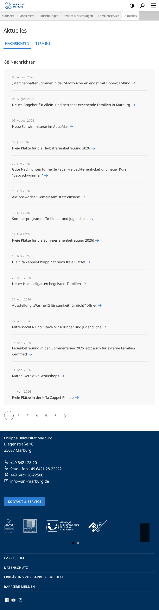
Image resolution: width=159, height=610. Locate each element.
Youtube (13, 602)
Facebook (6, 602)
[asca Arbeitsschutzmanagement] (100, 526)
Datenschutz (16, 567)
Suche (142, 5)
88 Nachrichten (19, 62)
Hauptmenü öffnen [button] (153, 5)
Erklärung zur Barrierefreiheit (33, 577)
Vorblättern (144, 532)
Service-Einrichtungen (78, 16)
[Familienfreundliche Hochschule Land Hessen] (65, 526)
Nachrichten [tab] (17, 43)
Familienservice (108, 16)
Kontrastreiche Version (132, 5)
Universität (27, 16)
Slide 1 (73, 543)
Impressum (14, 558)
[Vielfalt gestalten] (12, 526)
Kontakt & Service (24, 501)
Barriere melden (19, 586)
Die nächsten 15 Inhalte (64, 415)
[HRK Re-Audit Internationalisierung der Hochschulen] (32, 526)
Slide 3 (78, 543)
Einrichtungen (49, 16)
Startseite (8, 16)
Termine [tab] (43, 43)
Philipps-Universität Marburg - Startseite (16, 5)
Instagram (20, 602)
